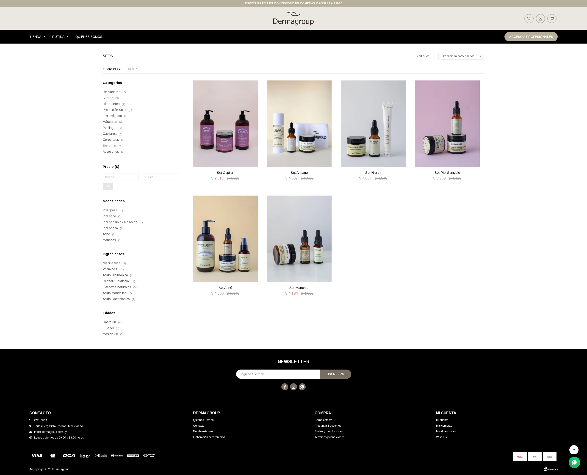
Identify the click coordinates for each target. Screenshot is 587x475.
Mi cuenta (442, 420)
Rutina (58, 37)
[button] (529, 18)
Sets (131, 68)
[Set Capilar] (225, 123)
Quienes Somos (88, 37)
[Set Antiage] (299, 123)
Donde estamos (203, 431)
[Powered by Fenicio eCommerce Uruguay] (551, 469)
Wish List (441, 437)
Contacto (198, 425)
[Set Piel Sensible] (447, 123)
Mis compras (444, 425)
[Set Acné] (225, 239)
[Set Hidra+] (373, 123)
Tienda (35, 37)
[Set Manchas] (299, 239)
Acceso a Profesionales (531, 37)
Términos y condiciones (329, 437)
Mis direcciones (446, 431)
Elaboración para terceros (209, 437)
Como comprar (324, 420)
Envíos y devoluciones (329, 431)
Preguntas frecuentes (328, 425)
